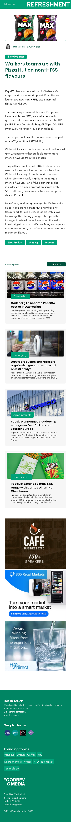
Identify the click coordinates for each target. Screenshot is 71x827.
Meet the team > (11, 715)
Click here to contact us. (15, 711)
